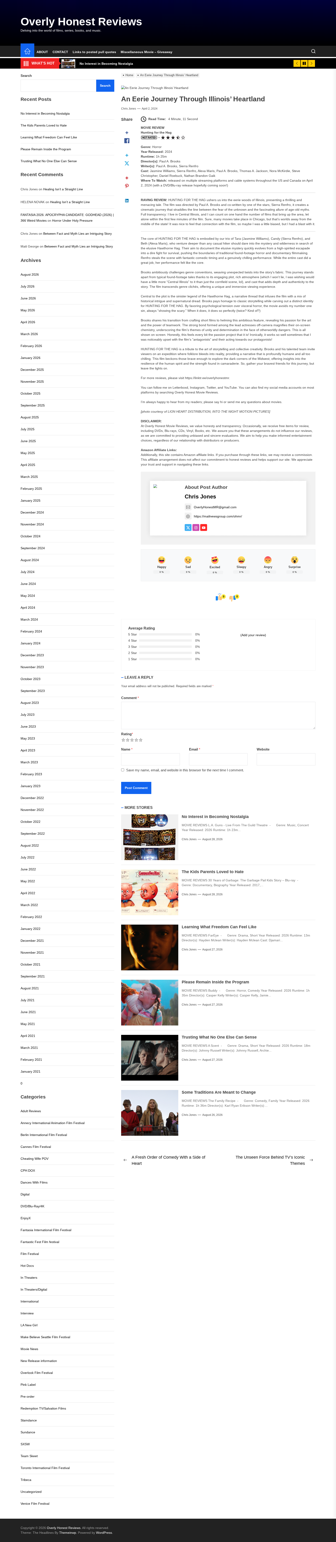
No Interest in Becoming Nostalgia (215, 816)
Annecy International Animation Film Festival (53, 1123)
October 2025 (30, 393)
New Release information (39, 1361)
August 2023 (30, 703)
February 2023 (31, 774)
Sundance (28, 1432)
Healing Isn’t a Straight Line (63, 189)
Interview (27, 1313)
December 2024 (32, 512)
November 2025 (32, 381)
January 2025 (30, 500)
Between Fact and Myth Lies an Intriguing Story (77, 233)
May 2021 (28, 1024)
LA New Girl (29, 1325)
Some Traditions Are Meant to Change (219, 1092)
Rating (127, 734)
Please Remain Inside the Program (215, 982)
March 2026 (29, 334)
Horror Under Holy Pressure (72, 220)
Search (26, 76)
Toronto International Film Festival (45, 1468)
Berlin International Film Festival (44, 1135)
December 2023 (32, 655)
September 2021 (33, 976)
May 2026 (28, 310)
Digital (25, 1194)
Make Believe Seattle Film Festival (45, 1337)
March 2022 (29, 905)
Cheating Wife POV (34, 1158)
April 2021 (28, 1036)
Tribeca (26, 1480)
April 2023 (28, 750)
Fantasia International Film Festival (46, 1230)
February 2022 (31, 917)
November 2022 (32, 810)
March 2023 (29, 762)
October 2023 (30, 679)
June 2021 (28, 1012)
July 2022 (28, 857)
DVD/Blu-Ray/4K (32, 1206)
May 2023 (28, 738)
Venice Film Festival (35, 1503)
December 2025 (32, 369)
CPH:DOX (28, 1170)
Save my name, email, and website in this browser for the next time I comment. (185, 770)
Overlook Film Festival (37, 1373)
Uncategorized (31, 1492)
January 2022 (30, 929)
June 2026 (28, 298)
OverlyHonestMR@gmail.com (215, 507)
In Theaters (29, 1277)
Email (194, 749)
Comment (130, 698)
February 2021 (31, 1059)
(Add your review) (253, 635)
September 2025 (33, 405)
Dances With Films (34, 1182)
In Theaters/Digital (34, 1289)
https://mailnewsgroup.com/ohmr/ (218, 516)
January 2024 (30, 643)
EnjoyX (26, 1218)
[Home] (27, 52)
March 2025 (29, 477)
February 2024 (31, 631)
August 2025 (30, 417)
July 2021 (28, 1000)
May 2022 (28, 881)
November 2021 (32, 952)
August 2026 (30, 274)
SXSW (25, 1444)
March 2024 (29, 619)
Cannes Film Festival (36, 1147)
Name (127, 749)
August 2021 (30, 988)
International (30, 1301)
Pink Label (28, 1384)
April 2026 (28, 322)
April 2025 (28, 465)
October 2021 (30, 964)
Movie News (29, 1349)
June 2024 (28, 584)
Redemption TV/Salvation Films (43, 1408)
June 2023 (28, 726)
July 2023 (28, 714)
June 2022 (28, 869)
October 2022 (30, 821)
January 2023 (30, 786)
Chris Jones (128, 108)
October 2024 (30, 536)
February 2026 (31, 346)
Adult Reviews (31, 1111)
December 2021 (32, 940)
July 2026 (28, 286)
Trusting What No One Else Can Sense (219, 1037)
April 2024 (28, 607)
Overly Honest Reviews (81, 22)
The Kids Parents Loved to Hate (213, 871)
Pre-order (28, 1396)
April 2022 (28, 893)
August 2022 (30, 845)
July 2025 (28, 429)
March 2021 (29, 1048)
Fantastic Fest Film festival (40, 1242)
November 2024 (32, 524)
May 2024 (28, 595)
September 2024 (33, 548)
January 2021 (30, 1071)
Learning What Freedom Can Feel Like (219, 927)
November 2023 (32, 667)
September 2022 (33, 833)
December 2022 (32, 798)
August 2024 (30, 560)
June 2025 (28, 441)
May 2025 (28, 453)
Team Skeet (29, 1456)
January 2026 (30, 358)
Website (263, 749)
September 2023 (33, 691)
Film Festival (30, 1254)
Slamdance (29, 1420)
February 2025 (31, 488)
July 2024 (28, 572)
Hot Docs (27, 1266)
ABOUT (42, 52)
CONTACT (60, 52)
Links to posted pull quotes (94, 52)
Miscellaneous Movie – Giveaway (146, 52)
